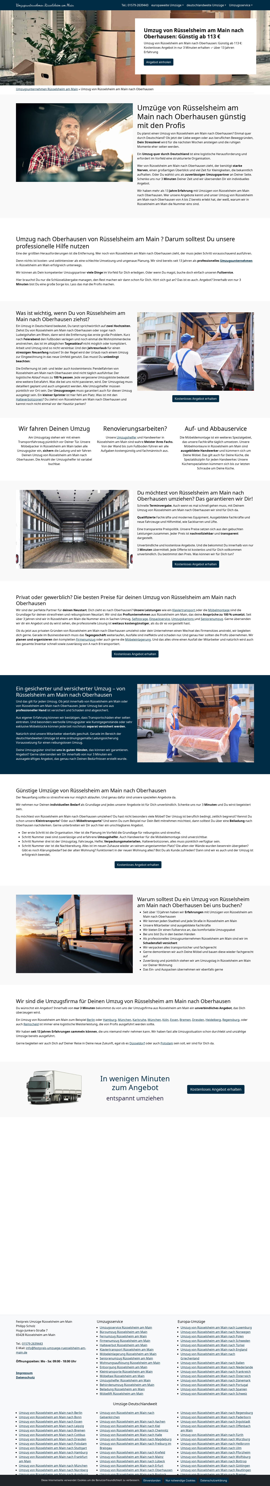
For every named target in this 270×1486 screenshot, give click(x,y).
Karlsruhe (139, 1020)
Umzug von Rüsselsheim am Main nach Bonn (50, 1417)
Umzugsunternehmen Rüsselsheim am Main (45, 5)
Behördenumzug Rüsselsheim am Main (127, 1385)
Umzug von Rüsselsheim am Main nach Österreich (216, 1376)
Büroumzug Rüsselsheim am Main (123, 1332)
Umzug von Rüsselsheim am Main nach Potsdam (53, 1444)
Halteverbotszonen (29, 399)
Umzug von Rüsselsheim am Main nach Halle (131, 1435)
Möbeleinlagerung (138, 639)
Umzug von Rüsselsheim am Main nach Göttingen (215, 1466)
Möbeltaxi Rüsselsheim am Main (122, 1376)
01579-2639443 (32, 1344)
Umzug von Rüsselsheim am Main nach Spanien (214, 1389)
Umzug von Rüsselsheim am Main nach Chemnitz (134, 1430)
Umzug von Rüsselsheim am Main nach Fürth (212, 1435)
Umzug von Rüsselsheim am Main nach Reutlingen (216, 1470)
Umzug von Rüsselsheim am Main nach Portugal (214, 1385)
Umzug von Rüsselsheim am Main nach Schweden (215, 1341)
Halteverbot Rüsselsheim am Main (123, 1345)
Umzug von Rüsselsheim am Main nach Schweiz (214, 1394)
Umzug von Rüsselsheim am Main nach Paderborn (216, 1417)
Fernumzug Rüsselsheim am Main (123, 1336)
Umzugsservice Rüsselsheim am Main (126, 1327)
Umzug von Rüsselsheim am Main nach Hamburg (53, 1452)
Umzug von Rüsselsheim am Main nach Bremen (52, 1430)
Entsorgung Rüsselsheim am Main (123, 1367)
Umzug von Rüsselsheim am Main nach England (214, 1349)
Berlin (91, 1020)
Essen (174, 1020)
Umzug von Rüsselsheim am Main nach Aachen (132, 1421)
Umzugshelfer (126, 437)
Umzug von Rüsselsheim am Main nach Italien (212, 1363)
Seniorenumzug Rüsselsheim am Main (126, 1358)
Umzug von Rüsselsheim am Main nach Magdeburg (136, 1439)
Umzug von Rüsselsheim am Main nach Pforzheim (215, 1452)
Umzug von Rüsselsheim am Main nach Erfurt (131, 1466)
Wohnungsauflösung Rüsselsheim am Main (130, 1363)
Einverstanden (152, 1480)
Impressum (24, 1373)
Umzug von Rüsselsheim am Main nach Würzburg (215, 1439)
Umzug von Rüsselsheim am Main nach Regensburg (217, 1413)
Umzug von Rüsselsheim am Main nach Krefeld (132, 1452)
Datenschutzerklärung (213, 1480)
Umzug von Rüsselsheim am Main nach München (53, 1466)
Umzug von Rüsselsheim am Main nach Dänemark (216, 1380)
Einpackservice (159, 619)
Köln (165, 1020)
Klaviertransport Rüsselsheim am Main (127, 1349)
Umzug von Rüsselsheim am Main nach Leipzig (51, 1426)
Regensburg (231, 1020)
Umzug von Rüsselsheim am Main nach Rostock (133, 1474)
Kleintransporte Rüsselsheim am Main (126, 1372)
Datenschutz (25, 1377)
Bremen (185, 1020)
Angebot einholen (158, 62)
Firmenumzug (86, 639)
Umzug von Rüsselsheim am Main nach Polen (212, 1336)
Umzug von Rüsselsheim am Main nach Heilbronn (215, 1444)
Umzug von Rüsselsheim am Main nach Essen (50, 1421)
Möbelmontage (219, 610)
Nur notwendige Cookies (180, 1480)
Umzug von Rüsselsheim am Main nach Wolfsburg (216, 1457)
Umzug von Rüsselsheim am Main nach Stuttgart (53, 1448)
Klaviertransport (184, 610)
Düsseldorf (137, 1043)
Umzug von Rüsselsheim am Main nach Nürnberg (53, 1470)
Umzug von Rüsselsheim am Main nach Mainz (131, 1457)
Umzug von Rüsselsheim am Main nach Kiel (130, 1426)
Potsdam (167, 1043)
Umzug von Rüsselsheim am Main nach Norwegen (216, 1332)
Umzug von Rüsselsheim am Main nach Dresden (52, 1439)
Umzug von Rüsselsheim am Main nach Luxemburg (216, 1327)
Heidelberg (213, 1020)
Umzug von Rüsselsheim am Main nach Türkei (212, 1345)
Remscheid (31, 1024)
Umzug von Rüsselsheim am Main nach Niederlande (217, 1367)
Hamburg (109, 1020)
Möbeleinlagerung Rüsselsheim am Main (128, 1354)
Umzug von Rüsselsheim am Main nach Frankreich (216, 1372)
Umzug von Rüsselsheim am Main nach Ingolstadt (215, 1421)
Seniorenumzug (212, 619)
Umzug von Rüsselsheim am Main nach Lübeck (132, 1461)
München (124, 1020)
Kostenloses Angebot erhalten (196, 399)
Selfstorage (140, 619)
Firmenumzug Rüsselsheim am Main (125, 1341)
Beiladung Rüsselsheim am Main (122, 1389)
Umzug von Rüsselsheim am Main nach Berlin (50, 1413)
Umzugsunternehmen (236, 261)
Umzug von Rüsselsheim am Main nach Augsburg (53, 1474)
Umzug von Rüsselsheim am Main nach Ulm (211, 1448)
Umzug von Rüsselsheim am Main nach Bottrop (214, 1461)
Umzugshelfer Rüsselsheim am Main (125, 1380)
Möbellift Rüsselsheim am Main (121, 1394)
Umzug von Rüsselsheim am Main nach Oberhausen (136, 1470)
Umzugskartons (183, 619)
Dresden (198, 1020)
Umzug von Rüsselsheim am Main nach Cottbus (52, 1435)
